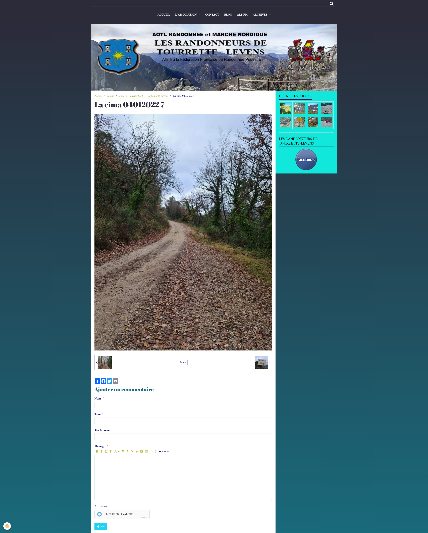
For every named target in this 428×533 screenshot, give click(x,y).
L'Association (186, 15)
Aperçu (165, 451)
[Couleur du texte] (117, 451)
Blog (228, 15)
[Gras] (96, 451)
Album (242, 15)
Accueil (163, 15)
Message (99, 446)
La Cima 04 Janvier (158, 96)
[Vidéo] (146, 451)
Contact (212, 15)
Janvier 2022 (136, 96)
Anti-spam (101, 506)
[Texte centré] (127, 451)
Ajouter (100, 526)
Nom (97, 399)
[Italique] (101, 451)
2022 (122, 96)
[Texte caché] (137, 451)
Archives (260, 15)
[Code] (151, 451)
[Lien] (132, 451)
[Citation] (123, 451)
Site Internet (102, 430)
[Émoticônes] (155, 451)
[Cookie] (7, 526)
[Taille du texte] (111, 451)
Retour (183, 362)
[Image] (141, 451)
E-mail (98, 414)
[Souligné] (106, 451)
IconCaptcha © (144, 517)
